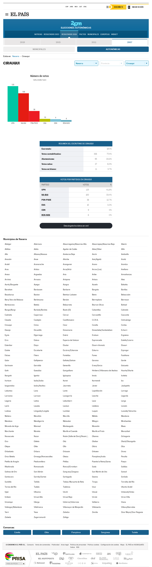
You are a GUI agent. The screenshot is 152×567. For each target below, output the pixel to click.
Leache (95, 396)
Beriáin (66, 300)
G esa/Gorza (97, 365)
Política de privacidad (78, 545)
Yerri (7, 512)
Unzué (94, 492)
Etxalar (66, 345)
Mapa (122, 545)
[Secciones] (6, 14)
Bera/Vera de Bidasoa (14, 300)
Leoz (94, 401)
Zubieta (8, 517)
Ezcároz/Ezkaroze (70, 350)
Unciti (65, 492)
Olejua (7, 446)
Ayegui (36, 284)
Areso (7, 274)
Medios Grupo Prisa (15, 563)
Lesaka (37, 406)
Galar (7, 360)
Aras (7, 269)
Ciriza (36, 325)
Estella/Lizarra (127, 340)
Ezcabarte (38, 350)
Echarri (124, 330)
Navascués (9, 436)
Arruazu (37, 279)
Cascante (125, 315)
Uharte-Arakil (126, 487)
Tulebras (66, 487)
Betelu (36, 305)
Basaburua (9, 295)
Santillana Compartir (85, 554)
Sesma (95, 477)
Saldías (124, 467)
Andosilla (125, 254)
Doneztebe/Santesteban (102, 330)
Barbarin (66, 289)
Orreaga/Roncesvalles (43, 456)
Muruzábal (125, 431)
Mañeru (8, 416)
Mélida (95, 416)
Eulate (7, 350)
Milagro (95, 421)
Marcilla (66, 416)
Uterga (36, 502)
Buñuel (124, 305)
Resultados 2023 (51, 34)
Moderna (54, 563)
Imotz (94, 375)
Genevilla (67, 365)
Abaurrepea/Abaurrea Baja (103, 244)
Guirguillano (68, 370)
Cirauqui (8, 325)
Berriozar (125, 300)
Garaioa (95, 360)
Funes (94, 355)
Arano (94, 264)
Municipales (39, 49)
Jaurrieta (67, 386)
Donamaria (67, 330)
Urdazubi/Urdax (127, 492)
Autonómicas (113, 49)
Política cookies (93, 545)
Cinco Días (81, 558)
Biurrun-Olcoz (98, 305)
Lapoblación (97, 391)
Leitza (36, 401)
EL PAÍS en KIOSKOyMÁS (135, 545)
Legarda (124, 396)
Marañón (37, 416)
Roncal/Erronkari (70, 467)
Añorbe (66, 259)
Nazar (36, 436)
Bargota (95, 289)
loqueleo (107, 563)
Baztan (37, 295)
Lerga (123, 401)
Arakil (7, 264)
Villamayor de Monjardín (73, 507)
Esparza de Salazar (71, 340)
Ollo (64, 446)
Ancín (94, 254)
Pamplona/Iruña (99, 456)
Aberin (124, 244)
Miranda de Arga (12, 426)
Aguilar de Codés (70, 249)
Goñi (6, 370)
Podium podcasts (69, 563)
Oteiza (65, 456)
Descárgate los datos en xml (76, 226)
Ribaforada (9, 467)
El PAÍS (41, 554)
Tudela (36, 487)
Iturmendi (96, 381)
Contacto (30, 545)
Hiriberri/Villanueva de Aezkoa (105, 370)
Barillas (124, 289)
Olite (36, 446)
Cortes (124, 325)
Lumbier (66, 411)
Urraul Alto (38, 497)
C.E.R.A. (95, 320)
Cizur (65, 325)
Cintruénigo (126, 320)
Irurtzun (8, 381)
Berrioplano (97, 300)
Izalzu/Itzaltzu (39, 386)
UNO (62, 558)
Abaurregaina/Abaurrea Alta (75, 244)
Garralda (37, 365)
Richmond (40, 563)
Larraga (124, 391)
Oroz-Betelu (10, 456)
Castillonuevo (68, 320)
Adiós (36, 249)
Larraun (37, 396)
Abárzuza (38, 244)
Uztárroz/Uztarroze (71, 502)
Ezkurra (95, 350)
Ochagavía (125, 436)
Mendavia (125, 416)
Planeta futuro (115, 558)
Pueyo (123, 461)
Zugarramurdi (39, 517)
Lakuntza (8, 391)
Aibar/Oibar (97, 249)
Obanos (95, 436)
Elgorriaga (38, 335)
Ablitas (7, 249)
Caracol (128, 554)
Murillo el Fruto (98, 431)
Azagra (66, 284)
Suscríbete (118, 7)
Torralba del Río (127, 482)
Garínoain (9, 365)
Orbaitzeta (9, 451)
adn (117, 554)
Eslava (36, 340)
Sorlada (124, 477)
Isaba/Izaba (38, 381)
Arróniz (8, 279)
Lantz (65, 391)
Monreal (37, 426)
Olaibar (95, 441)
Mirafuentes (126, 421)
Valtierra (95, 502)
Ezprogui (124, 350)
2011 (94, 42)
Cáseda (8, 320)
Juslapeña (125, 386)
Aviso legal (65, 545)
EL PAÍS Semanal (104, 558)
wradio (70, 558)
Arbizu (36, 269)
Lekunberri (67, 401)
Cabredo (124, 310)
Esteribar (8, 345)
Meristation (121, 563)
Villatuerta (96, 507)
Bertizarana (10, 305)
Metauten (67, 421)
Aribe (94, 274)
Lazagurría (67, 396)
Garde (123, 360)
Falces (7, 355)
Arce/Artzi (67, 269)
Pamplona (76, 532)
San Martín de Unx (99, 472)
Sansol (124, 472)
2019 (22, 42)
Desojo (8, 330)
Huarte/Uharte (127, 370)
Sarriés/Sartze (40, 477)
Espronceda (97, 340)
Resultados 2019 (69, 34)
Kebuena (125, 558)
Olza (123, 446)
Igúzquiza (67, 375)
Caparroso (38, 315)
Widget (114, 34)
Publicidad (55, 545)
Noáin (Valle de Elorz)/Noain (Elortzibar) (76, 436)
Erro (6, 340)
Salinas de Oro (11, 472)
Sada (94, 467)
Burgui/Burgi (10, 310)
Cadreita (8, 315)
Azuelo (95, 284)
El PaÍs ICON (82, 563)
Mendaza (8, 421)
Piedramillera (39, 461)
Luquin (95, 411)
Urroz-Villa (125, 497)
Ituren (65, 381)
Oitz (64, 441)
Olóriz (94, 446)
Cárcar (66, 315)
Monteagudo (68, 426)
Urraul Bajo (67, 497)
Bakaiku (124, 284)
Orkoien (95, 451)
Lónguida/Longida (41, 411)
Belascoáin (125, 295)
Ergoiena (125, 335)
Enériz (65, 335)
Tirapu (95, 482)
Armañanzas (126, 274)
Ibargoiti (8, 375)
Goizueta (124, 365)
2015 (58, 42)
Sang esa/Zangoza (71, 472)
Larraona (8, 396)
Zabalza (66, 512)
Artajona (66, 279)
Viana (123, 502)
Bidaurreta (67, 305)
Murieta (37, 431)
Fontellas (66, 355)
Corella (95, 325)
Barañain (8, 289)
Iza (122, 381)
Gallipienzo (38, 360)
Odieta (36, 441)
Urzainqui (9, 502)
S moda (94, 563)
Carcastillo (96, 315)
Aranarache (39, 264)
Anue (36, 259)
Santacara (9, 477)
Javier (94, 386)
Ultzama (37, 492)
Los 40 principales (55, 554)
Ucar (94, 487)
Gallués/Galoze (69, 360)
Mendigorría (39, 421)
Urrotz (94, 497)
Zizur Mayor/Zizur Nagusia (132, 512)
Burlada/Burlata (40, 310)
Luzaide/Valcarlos (128, 411)
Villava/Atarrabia (128, 507)
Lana (36, 391)
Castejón (37, 320)
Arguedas (38, 274)
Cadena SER (98, 554)
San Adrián (38, 472)
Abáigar (8, 244)
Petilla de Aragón (12, 461)
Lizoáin (124, 406)
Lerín (7, 406)
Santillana (69, 554)
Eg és (7, 335)
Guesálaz (37, 370)
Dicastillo (38, 330)
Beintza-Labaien (70, 295)
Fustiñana (125, 355)
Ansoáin (8, 259)
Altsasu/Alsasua (40, 254)
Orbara (37, 451)
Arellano (124, 269)
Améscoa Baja (69, 254)
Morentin (95, 426)
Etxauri (124, 345)
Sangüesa (105, 532)
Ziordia (95, 512)
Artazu (95, 279)
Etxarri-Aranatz (98, 345)
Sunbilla (8, 482)
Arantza (124, 264)
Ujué (6, 492)
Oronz (123, 451)
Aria (64, 274)
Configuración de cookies (110, 545)
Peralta (124, 456)
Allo (6, 254)
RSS (77, 547)
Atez (123, 279)
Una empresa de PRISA (15, 556)
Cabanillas (96, 310)
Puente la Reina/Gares (101, 461)
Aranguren (67, 264)
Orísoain (66, 451)
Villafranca (38, 507)
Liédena (95, 406)
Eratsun (95, 335)
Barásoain (38, 289)
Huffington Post (45, 558)
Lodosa (8, 411)
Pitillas (65, 461)
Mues (123, 426)
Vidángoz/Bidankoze (13, 507)
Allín (123, 249)
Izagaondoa (9, 386)
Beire (94, 295)
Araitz (123, 259)
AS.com (107, 554)
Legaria (8, 401)
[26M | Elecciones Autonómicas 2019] (76, 24)
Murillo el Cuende (70, 431)
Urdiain (8, 497)
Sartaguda (67, 477)
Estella (17, 532)
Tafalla (36, 482)
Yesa (36, 512)
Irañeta (124, 375)
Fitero (36, 355)
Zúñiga (66, 517)
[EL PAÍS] (20, 14)
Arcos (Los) (97, 269)
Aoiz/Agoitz (96, 259)
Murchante (9, 431)
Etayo (36, 345)
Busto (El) (67, 310)
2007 (129, 42)
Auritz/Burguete (11, 284)
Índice (72, 547)
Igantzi (36, 375)
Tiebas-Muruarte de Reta (73, 482)
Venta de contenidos (42, 545)
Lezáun (66, 406)
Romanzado (39, 467)
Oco (6, 441)
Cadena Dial (93, 558)
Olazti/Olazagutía (128, 441)
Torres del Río (10, 487)
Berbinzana (38, 300)
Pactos (82, 34)
